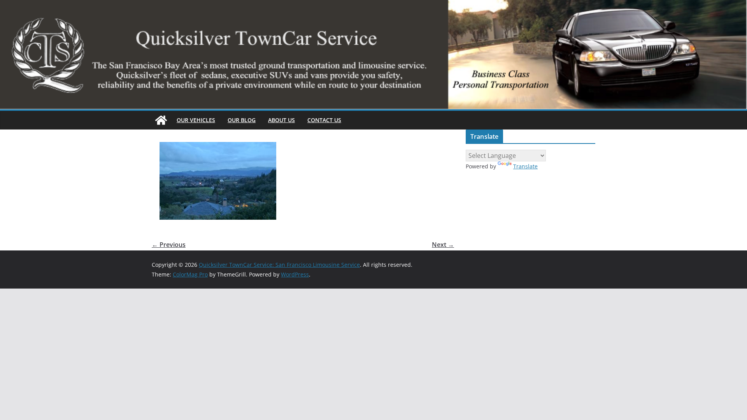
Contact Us (324, 120)
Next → (443, 244)
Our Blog (242, 120)
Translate (525, 166)
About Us (281, 120)
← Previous (169, 244)
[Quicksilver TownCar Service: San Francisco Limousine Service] (161, 120)
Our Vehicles (196, 120)
